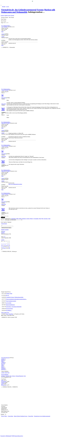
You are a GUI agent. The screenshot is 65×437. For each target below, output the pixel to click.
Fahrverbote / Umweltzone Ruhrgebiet (13, 306)
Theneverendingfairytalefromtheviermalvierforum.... (16, 299)
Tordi (49, 218)
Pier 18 (7, 295)
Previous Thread (4, 17)
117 (4, 236)
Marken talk (49, 10)
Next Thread (11, 17)
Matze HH (3, 123)
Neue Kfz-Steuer (9, 308)
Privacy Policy (4, 416)
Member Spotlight (5, 229)
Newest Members (4, 374)
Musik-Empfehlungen (10, 304)
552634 (6, 194)
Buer (2, 31)
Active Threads (11, 15)
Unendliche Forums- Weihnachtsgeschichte (14, 297)
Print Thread (3, 19)
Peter (40, 218)
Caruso (2, 90)
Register (3, 6)
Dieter (20, 218)
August (2, 239)
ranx (2, 26)
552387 (6, 146)
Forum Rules (10, 416)
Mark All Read (17, 416)
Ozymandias (35, 218)
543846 (5, 26)
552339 (6, 90)
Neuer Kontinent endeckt (11, 301)
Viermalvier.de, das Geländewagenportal (18, 10)
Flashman (24, 218)
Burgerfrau (13, 218)
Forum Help (30, 416)
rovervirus (46, 218)
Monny (31, 218)
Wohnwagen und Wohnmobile (14, 12)
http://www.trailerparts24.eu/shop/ (15, 184)
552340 (8, 123)
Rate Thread (3, 20)
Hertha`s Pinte (9, 293)
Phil (42, 218)
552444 (8, 171)
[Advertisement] (8, 67)
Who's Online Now (5, 312)
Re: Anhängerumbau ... (6, 25)
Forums (40, 10)
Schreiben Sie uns (23, 416)
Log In (7, 6)
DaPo (17, 218)
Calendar (6, 15)
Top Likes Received (5, 357)
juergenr (28, 218)
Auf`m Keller (8, 302)
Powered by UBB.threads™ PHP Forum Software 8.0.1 (12, 435)
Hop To (2, 219)
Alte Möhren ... (9, 310)
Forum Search (4, 223)
